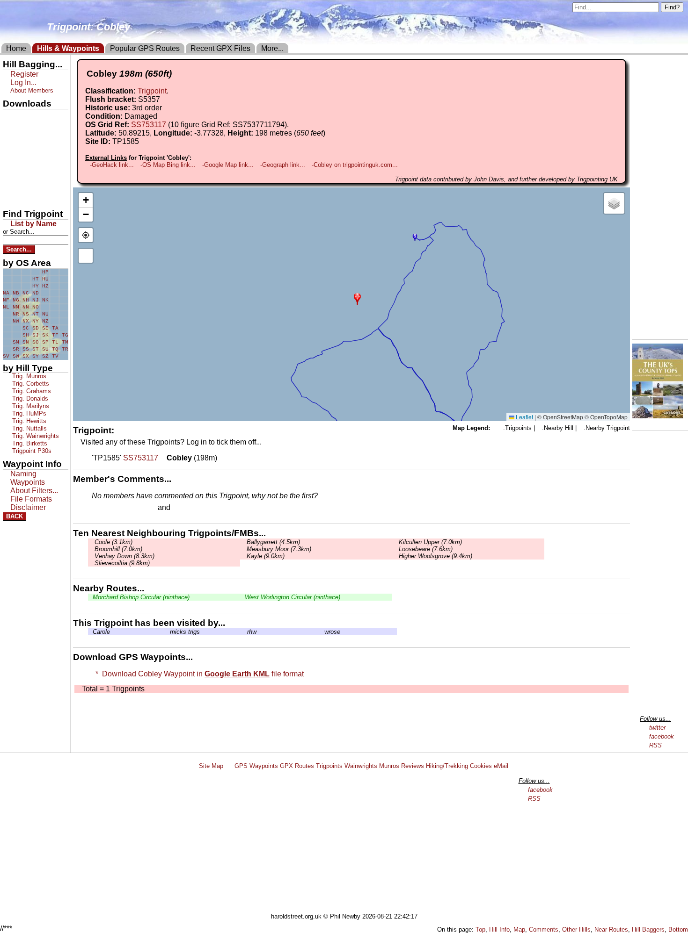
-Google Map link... (228, 164)
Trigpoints (329, 765)
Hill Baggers (648, 929)
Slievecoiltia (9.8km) (121, 563)
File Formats (31, 499)
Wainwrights (360, 765)
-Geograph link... (282, 164)
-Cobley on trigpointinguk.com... (355, 164)
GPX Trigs (22, 117)
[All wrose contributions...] (322, 631)
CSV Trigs (22, 197)
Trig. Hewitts (28, 420)
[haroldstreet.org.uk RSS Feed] (229, 765)
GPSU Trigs (24, 149)
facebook (661, 736)
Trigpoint (152, 91)
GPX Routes (297, 765)
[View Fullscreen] (86, 256)
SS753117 (148, 125)
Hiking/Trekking (447, 765)
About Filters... (34, 491)
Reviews (412, 765)
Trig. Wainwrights (34, 435)
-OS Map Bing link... (168, 164)
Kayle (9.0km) (265, 556)
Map (519, 929)
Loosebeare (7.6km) (425, 549)
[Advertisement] (348, 842)
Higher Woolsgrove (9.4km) (434, 556)
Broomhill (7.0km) (117, 549)
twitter (657, 727)
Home (16, 48)
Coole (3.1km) (112, 541)
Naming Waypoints (27, 478)
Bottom (678, 929)
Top (480, 929)
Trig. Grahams (30, 391)
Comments (543, 929)
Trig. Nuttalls (28, 428)
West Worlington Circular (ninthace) (292, 597)
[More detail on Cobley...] (162, 458)
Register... (114, 508)
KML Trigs (22, 165)
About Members (31, 90)
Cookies (481, 765)
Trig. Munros (28, 376)
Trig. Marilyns (29, 405)
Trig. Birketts (28, 443)
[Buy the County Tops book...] (657, 416)
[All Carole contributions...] (90, 631)
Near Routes (611, 929)
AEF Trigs (22, 181)
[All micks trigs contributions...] (167, 631)
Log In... (191, 508)
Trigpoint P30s (30, 450)
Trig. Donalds (29, 398)
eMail (501, 765)
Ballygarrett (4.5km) (272, 541)
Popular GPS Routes (145, 48)
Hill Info (499, 929)
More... (272, 48)
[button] (357, 298)
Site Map (211, 765)
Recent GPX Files (220, 48)
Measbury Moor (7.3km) (278, 549)
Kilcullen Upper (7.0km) (429, 541)
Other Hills (576, 929)
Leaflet (523, 417)
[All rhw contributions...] (244, 631)
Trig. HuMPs (28, 413)
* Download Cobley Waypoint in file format (198, 674)
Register (24, 74)
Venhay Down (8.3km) (123, 556)
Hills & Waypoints (68, 48)
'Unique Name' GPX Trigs (29, 134)
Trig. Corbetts (29, 383)
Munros (389, 765)
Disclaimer (28, 507)
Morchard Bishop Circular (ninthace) (141, 597)
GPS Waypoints (256, 765)
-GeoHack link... (112, 164)
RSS (655, 745)
